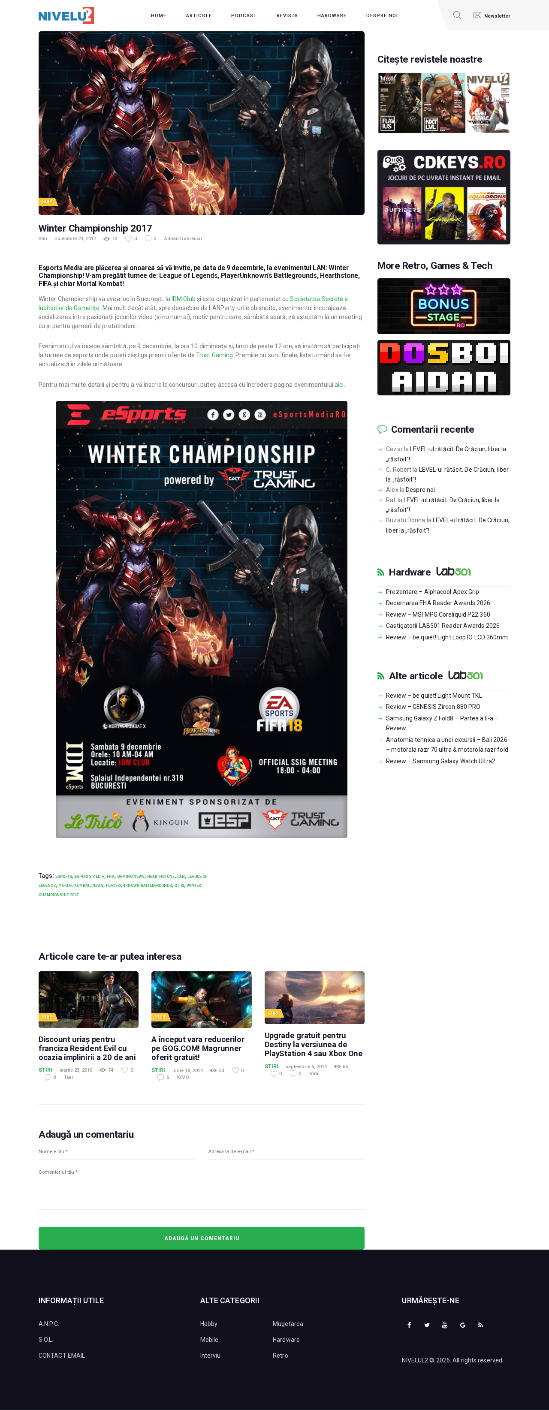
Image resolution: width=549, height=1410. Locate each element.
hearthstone (161, 876)
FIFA (111, 876)
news (97, 885)
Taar (68, 1077)
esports (63, 876)
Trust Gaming (214, 355)
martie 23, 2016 (76, 1070)
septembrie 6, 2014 (306, 1067)
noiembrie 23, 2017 (75, 238)
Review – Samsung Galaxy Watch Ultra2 (440, 761)
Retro (280, 1355)
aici (339, 384)
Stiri (47, 201)
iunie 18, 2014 (187, 1070)
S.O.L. (46, 1339)
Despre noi (420, 489)
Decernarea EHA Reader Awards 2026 (438, 603)
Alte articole (416, 676)
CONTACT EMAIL (62, 1355)
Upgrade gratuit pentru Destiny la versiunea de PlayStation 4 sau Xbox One (314, 1044)
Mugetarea (288, 1323)
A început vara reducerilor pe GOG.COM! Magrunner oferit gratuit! (197, 1048)
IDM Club (184, 298)
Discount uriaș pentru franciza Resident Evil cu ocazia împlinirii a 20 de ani (87, 1048)
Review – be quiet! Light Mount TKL (434, 695)
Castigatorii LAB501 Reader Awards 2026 (443, 625)
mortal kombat (74, 885)
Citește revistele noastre (430, 59)
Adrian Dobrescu (183, 238)
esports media (89, 876)
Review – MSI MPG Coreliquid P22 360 (438, 614)
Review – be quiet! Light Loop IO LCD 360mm (447, 637)
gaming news (131, 876)
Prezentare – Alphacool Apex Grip (432, 591)
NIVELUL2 (415, 1360)
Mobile (209, 1339)
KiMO (183, 1077)
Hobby (209, 1323)
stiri (179, 885)
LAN (181, 876)
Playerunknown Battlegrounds (139, 885)
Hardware (410, 572)
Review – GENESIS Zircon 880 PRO (433, 706)
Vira (314, 1073)
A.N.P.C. (49, 1323)
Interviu (210, 1355)
